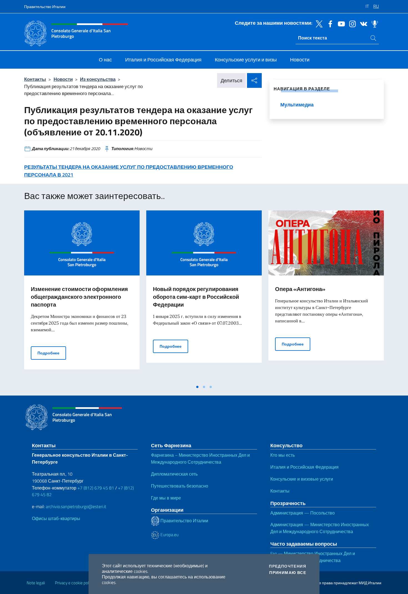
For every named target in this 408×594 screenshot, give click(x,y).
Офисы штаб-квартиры (56, 518)
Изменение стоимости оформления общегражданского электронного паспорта (79, 297)
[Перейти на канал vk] (362, 23)
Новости (63, 79)
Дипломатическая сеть (174, 474)
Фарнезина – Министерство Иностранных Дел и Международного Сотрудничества (200, 458)
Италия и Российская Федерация (304, 467)
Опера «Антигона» (300, 289)
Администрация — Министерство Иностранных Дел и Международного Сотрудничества (319, 528)
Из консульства (97, 79)
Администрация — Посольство (302, 513)
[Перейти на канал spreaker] (373, 23)
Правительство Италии (45, 6)
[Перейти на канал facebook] (328, 23)
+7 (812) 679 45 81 (95, 487)
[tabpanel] (82, 296)
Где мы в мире (166, 497)
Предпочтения (287, 566)
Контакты (35, 79)
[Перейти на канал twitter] (317, 23)
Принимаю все (287, 573)
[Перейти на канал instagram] (351, 23)
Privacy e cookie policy (74, 583)
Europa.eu (168, 534)
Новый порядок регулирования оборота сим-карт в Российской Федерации (196, 297)
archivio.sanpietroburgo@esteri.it (76, 506)
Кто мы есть (282, 455)
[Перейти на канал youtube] (340, 23)
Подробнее (51, 353)
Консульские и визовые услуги (301, 479)
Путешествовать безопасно (179, 486)
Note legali (36, 583)
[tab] (197, 387)
